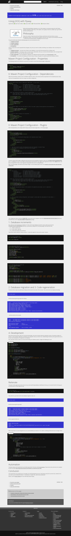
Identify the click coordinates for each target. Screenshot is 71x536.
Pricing (53, 1)
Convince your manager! (57, 521)
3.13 (48, 15)
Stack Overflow (13, 516)
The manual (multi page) (57, 516)
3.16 (40, 15)
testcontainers (42, 467)
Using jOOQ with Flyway (14, 10)
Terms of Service (41, 516)
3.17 (37, 15)
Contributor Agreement (42, 517)
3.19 (31, 15)
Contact (26, 514)
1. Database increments (19, 222)
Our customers (13, 512)
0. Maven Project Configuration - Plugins (27, 125)
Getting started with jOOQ (15, 7)
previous (58, 5)
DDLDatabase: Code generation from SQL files (20, 494)
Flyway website (18, 476)
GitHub (12, 515)
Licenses (40, 512)
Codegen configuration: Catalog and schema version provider (22, 493)
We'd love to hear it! (29, 502)
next (62, 5)
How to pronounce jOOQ (57, 528)
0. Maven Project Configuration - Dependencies (31, 73)
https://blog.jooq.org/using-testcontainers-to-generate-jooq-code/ (29, 468)
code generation (50, 54)
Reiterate (12, 382)
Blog (62, 1)
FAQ (54, 512)
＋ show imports (11, 342)
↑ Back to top (35, 508)
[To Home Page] (9, 2)
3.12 (50, 15)
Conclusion (13, 470)
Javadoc (54, 519)
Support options (27, 512)
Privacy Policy (41, 515)
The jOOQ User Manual (14, 5)
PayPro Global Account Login (29, 515)
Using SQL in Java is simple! (57, 520)
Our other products (56, 522)
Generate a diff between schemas (57, 526)
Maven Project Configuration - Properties (28, 58)
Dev (17, 15)
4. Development (16, 332)
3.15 (43, 15)
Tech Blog (12, 514)
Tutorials (12, 8)
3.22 (19, 15)
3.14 (45, 15)
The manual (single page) (57, 515)
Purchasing (41, 514)
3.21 (25, 15)
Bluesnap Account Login (28, 516)
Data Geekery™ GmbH (35, 532)
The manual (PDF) (56, 517)
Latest (22, 15)
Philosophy (28, 33)
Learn (45, 1)
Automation (14, 464)
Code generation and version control (18, 496)
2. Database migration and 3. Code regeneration (31, 287)
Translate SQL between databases (57, 524)
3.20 (28, 15)
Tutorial (54, 514)
